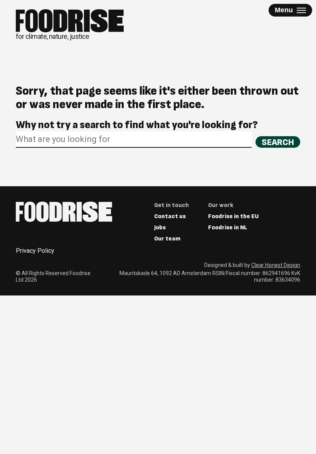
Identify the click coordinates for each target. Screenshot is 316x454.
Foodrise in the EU (233, 216)
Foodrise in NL (227, 227)
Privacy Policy (35, 250)
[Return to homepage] (64, 212)
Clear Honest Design (275, 265)
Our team (167, 238)
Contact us (170, 216)
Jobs (160, 227)
